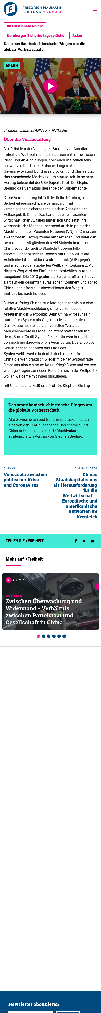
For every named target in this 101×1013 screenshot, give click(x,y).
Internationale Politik (25, 26)
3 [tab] (48, 635)
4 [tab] (53, 635)
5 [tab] (58, 635)
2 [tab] (42, 635)
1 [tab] (37, 635)
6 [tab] (63, 635)
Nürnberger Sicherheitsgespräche (35, 35)
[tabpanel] (50, 602)
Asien (77, 35)
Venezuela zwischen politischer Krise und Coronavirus (25, 479)
